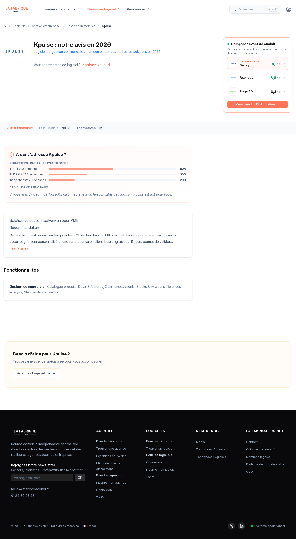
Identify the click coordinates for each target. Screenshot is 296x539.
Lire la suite (18, 249)
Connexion (104, 490)
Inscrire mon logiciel (160, 469)
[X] (231, 526)
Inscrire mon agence (111, 482)
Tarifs (100, 497)
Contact (252, 442)
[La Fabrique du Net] (17, 9)
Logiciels (19, 26)
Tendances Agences (211, 449)
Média (200, 442)
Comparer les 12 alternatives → (257, 104)
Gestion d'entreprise (46, 26)
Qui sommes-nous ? (260, 449)
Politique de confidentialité (265, 464)
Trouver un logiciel (159, 448)
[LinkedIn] (241, 526)
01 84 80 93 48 (22, 496)
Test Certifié (53, 128)
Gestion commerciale (81, 26)
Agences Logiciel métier (36, 373)
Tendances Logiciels (211, 457)
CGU (249, 471)
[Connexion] (288, 9)
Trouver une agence (111, 448)
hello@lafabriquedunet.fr (30, 489)
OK (80, 477)
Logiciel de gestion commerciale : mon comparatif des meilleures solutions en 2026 (97, 52)
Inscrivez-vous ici (95, 65)
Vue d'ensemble (19, 128)
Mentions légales (258, 457)
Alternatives (89, 128)
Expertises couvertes (111, 456)
